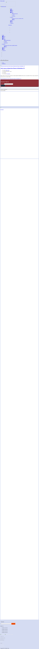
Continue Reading (11, 78)
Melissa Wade (7, 70)
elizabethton (4, 63)
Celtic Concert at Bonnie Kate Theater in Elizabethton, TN (13, 68)
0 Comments (8, 73)
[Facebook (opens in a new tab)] (11, 27)
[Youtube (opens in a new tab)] (11, 30)
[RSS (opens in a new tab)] (11, 32)
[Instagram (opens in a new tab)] (11, 28)
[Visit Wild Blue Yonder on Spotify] (9, 634)
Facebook (2, 109)
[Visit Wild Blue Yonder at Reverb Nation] (2, 634)
